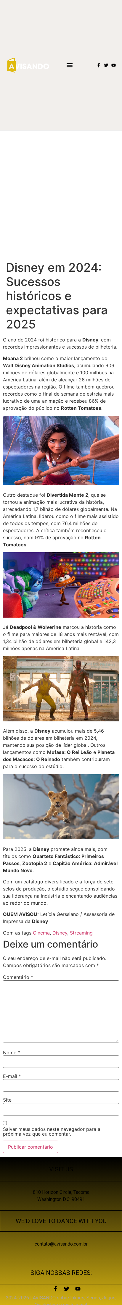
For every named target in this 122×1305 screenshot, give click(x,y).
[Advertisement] (61, 194)
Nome (11, 1052)
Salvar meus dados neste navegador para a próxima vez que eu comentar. (51, 1131)
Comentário (18, 977)
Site (7, 1099)
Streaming (81, 933)
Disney (59, 933)
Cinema (41, 933)
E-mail (12, 1076)
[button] (70, 65)
